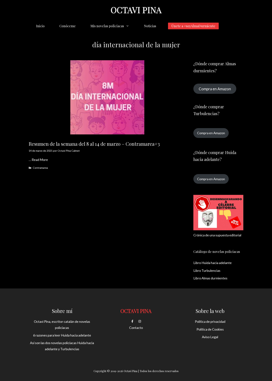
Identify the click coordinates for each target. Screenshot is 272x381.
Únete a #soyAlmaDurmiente (193, 26)
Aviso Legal (210, 337)
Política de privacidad (210, 321)
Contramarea (40, 167)
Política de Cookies (210, 329)
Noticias (150, 26)
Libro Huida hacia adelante (212, 263)
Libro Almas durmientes (210, 278)
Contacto (136, 328)
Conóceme (67, 26)
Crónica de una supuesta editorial (217, 235)
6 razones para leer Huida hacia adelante (62, 335)
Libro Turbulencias (206, 270)
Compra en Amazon (215, 88)
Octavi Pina (136, 9)
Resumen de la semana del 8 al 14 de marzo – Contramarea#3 (94, 144)
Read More (40, 160)
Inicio (40, 26)
